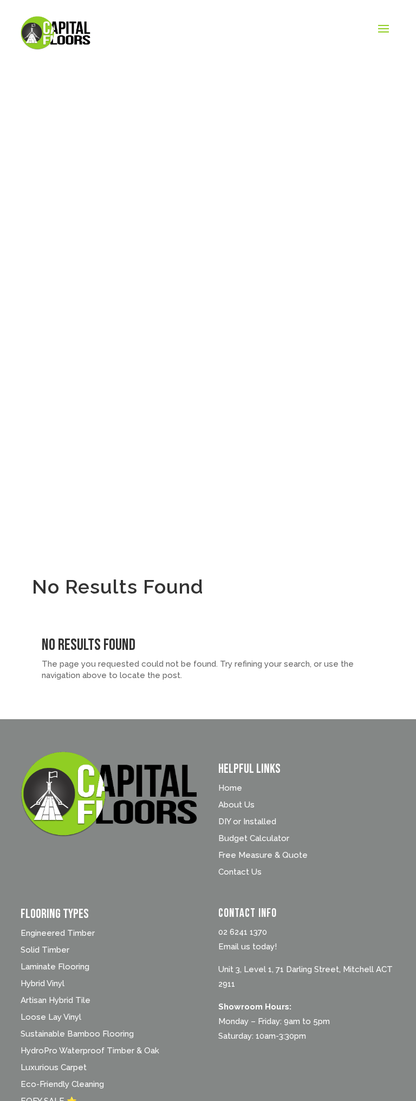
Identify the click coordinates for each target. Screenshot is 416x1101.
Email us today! (247, 947)
